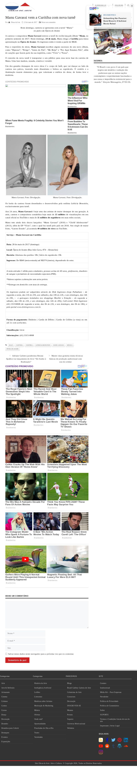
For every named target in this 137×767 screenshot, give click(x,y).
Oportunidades (40, 724)
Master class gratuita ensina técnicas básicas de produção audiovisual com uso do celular (66, 359)
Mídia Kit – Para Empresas (110, 692)
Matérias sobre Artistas (43, 701)
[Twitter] (113, 741)
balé (11, 345)
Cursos (4, 710)
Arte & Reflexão (7, 688)
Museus (70, 710)
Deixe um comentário (48, 22)
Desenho (4, 724)
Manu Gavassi (58, 345)
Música (37, 710)
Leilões (37, 692)
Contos (4, 706)
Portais (70, 715)
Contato (103, 683)
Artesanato (5, 692)
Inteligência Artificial (42, 688)
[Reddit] (107, 747)
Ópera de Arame (13, 349)
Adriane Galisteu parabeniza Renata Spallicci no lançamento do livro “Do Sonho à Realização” (26, 359)
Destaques (5, 733)
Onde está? (38, 719)
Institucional (105, 688)
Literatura (38, 697)
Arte (3, 683)
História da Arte (40, 683)
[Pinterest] (119, 741)
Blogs (69, 683)
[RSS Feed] (101, 741)
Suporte (70, 719)
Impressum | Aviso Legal (110, 726)
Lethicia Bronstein (43, 345)
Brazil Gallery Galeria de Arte (79, 688)
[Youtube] (101, 747)
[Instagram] (101, 753)
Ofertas (37, 715)
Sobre (102, 710)
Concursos (71, 697)
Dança (3, 715)
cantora (19, 345)
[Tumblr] (113, 747)
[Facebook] (107, 741)
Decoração (5, 719)
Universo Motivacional (76, 724)
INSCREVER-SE (74, 706)
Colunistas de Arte (74, 692)
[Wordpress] (119, 747)
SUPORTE (104, 715)
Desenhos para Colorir (10, 728)
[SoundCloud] (126, 747)
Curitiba (29, 345)
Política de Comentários (109, 706)
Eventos (4, 737)
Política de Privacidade (109, 701)
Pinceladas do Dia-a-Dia (43, 728)
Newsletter (104, 697)
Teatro (36, 733)
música (70, 345)
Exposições (5, 742)
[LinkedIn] (126, 741)
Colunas (4, 701)
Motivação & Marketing (43, 706)
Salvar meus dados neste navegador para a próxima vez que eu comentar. (41, 654)
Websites (70, 728)
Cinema (4, 697)
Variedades (38, 737)
